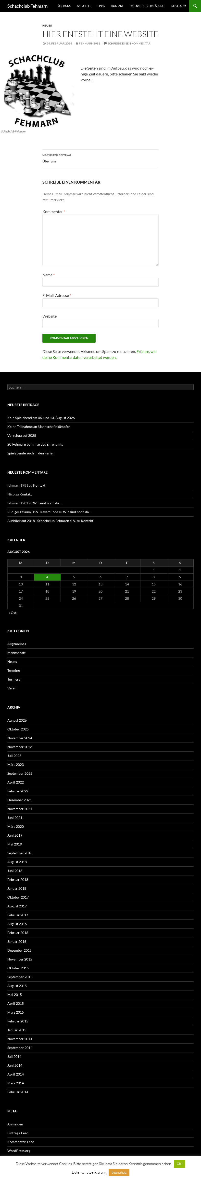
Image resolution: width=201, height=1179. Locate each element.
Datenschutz (119, 1172)
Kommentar (53, 211)
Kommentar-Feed (20, 1142)
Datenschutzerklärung (147, 5)
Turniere (13, 679)
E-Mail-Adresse (56, 295)
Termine (13, 670)
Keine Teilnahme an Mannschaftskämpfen (39, 426)
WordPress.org (18, 1151)
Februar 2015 (17, 1021)
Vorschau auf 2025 (21, 435)
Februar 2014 (17, 1092)
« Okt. (13, 613)
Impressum (178, 5)
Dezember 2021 (19, 800)
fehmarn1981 (89, 43)
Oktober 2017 (18, 897)
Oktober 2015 (18, 968)
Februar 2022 (17, 791)
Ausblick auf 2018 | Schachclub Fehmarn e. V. (41, 521)
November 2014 (19, 1039)
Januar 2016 (16, 941)
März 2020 (15, 826)
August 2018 (17, 862)
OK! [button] (179, 1164)
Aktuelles (84, 5)
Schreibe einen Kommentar (129, 43)
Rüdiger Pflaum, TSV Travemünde (32, 512)
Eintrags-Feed (17, 1133)
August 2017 (17, 906)
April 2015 (15, 1003)
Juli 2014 (14, 1056)
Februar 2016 (17, 933)
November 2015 (19, 959)
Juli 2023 (14, 756)
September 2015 (19, 977)
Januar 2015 (16, 1030)
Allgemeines (16, 644)
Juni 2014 (14, 1065)
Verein (12, 688)
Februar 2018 (17, 879)
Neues (47, 25)
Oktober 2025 (18, 729)
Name (48, 274)
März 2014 (15, 1083)
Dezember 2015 (19, 950)
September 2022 (19, 773)
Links (101, 5)
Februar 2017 (17, 915)
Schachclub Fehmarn (27, 6)
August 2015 (17, 986)
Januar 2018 (16, 888)
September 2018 (19, 853)
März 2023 (15, 764)
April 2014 (15, 1074)
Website (49, 316)
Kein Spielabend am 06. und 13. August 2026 (41, 418)
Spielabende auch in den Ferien (30, 453)
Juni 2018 (14, 871)
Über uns (64, 5)
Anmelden (15, 1124)
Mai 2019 (14, 844)
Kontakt (117, 5)
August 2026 (17, 720)
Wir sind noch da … (47, 503)
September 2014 (19, 1048)
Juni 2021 (14, 817)
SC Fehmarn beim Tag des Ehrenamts (35, 444)
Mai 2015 (14, 994)
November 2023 (19, 747)
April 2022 (15, 782)
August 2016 (17, 924)
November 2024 (19, 738)
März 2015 (15, 1012)
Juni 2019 (14, 835)
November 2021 (19, 809)
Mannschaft (16, 653)
